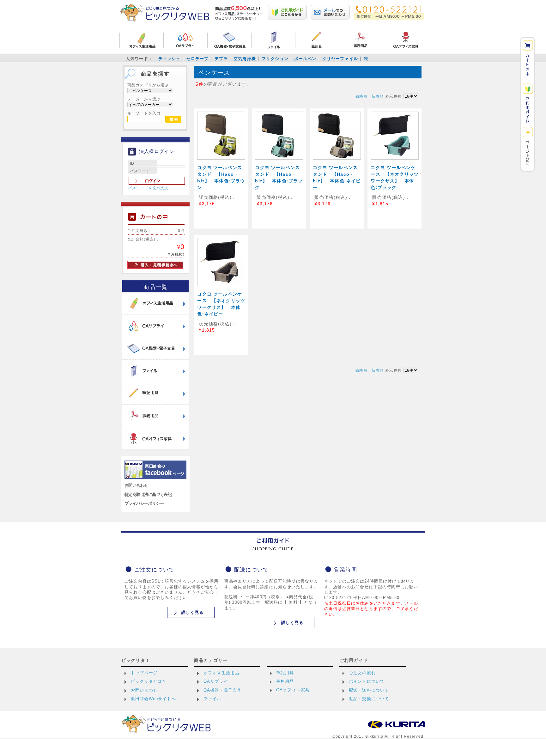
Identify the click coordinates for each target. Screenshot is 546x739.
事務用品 (285, 681)
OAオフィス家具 (293, 689)
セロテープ (197, 58)
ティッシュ (169, 58)
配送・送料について (369, 690)
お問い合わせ (136, 485)
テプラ (221, 58)
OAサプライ (215, 681)
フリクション (275, 58)
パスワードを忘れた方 (149, 188)
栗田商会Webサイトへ (153, 698)
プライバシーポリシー (144, 503)
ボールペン (305, 58)
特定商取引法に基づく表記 (148, 494)
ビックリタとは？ (149, 681)
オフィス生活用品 (221, 672)
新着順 (378, 96)
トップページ (144, 672)
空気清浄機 (245, 58)
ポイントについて (367, 681)
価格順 (361, 96)
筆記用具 (285, 672)
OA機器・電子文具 (222, 690)
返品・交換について (369, 698)
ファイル (212, 698)
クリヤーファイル (340, 58)
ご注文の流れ (362, 672)
